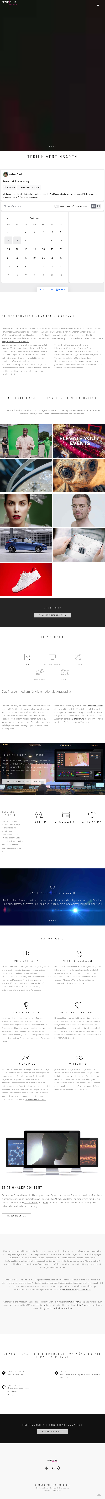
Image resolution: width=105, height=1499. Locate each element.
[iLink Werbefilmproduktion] (79, 545)
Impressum (47, 1490)
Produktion (39, 680)
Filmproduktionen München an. (15, 341)
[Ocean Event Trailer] (79, 441)
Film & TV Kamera (74, 1301)
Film (27, 664)
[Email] (19, 1388)
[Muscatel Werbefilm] (79, 510)
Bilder (45, 1202)
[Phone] (57, 1468)
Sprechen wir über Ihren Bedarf (24, 782)
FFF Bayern (40, 1305)
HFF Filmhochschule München (59, 1308)
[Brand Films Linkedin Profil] (47, 1468)
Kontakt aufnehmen (52, 1432)
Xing (11, 1394)
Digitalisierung (78, 718)
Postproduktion (52, 664)
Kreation (78, 664)
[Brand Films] (9, 5)
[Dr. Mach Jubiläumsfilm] (26, 475)
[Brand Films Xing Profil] (52, 1468)
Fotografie (65, 680)
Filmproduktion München (52, 615)
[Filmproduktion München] (99, 1493)
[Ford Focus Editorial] (26, 545)
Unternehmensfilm (95, 705)
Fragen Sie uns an (16, 1216)
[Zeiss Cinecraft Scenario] (26, 441)
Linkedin (13, 1391)
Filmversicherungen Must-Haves (77, 1289)
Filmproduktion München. (35, 1099)
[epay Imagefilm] (26, 579)
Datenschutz (57, 1490)
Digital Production (83, 1305)
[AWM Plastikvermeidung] (26, 510)
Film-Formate (31, 1202)
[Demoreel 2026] (79, 475)
